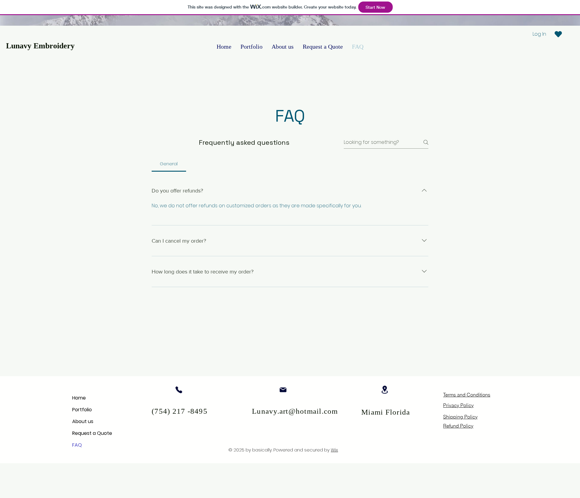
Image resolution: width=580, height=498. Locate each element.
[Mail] (283, 390)
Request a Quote (92, 433)
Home (79, 397)
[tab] (169, 164)
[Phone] (178, 390)
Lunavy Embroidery (40, 45)
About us (82, 421)
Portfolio (82, 409)
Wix (334, 450)
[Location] (385, 390)
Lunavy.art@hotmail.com (295, 411)
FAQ (77, 444)
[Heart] (558, 34)
